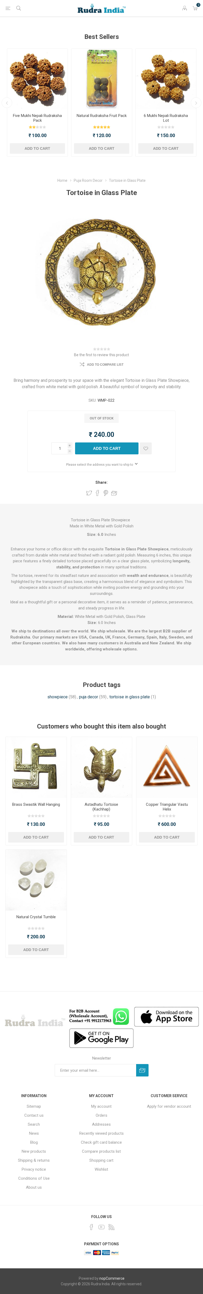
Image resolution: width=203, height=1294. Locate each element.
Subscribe (142, 1070)
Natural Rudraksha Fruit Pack (102, 115)
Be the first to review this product (101, 355)
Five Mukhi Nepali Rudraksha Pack (37, 118)
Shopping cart (101, 1160)
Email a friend (114, 493)
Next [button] (196, 102)
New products (34, 1151)
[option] (37, 102)
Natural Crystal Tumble (36, 917)
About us (34, 1187)
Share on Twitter (89, 493)
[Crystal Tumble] (36, 880)
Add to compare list (105, 365)
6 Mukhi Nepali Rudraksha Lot (166, 118)
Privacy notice (34, 1169)
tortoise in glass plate (129, 696)
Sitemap (34, 1106)
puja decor (88, 696)
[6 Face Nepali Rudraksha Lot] (166, 79)
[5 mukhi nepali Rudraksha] (37, 79)
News (34, 1133)
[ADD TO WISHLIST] (146, 448)
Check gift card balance (101, 1142)
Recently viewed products (101, 1133)
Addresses (101, 1124)
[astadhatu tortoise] (101, 767)
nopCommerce (111, 1278)
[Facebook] (91, 1227)
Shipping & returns (34, 1160)
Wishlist (101, 1169)
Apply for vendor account (169, 1106)
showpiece (57, 696)
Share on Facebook (97, 493)
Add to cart (37, 148)
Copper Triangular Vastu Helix (167, 807)
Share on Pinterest (106, 493)
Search (34, 1124)
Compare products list (101, 1151)
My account (101, 1106)
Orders (101, 1115)
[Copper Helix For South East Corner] (166, 767)
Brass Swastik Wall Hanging (36, 804)
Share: (101, 482)
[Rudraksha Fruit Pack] (101, 79)
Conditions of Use (34, 1178)
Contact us (34, 1115)
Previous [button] (7, 102)
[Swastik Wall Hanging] (36, 767)
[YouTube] (101, 1227)
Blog (34, 1142)
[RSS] (111, 1227)
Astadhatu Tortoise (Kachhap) (101, 807)
